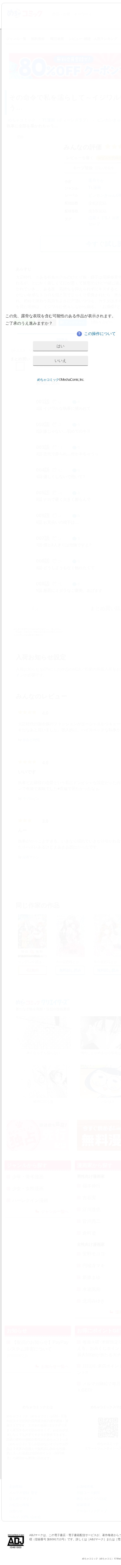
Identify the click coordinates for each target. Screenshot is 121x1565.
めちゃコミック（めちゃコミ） (98, 1558)
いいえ (60, 360)
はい (60, 346)
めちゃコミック (48, 380)
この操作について (96, 333)
